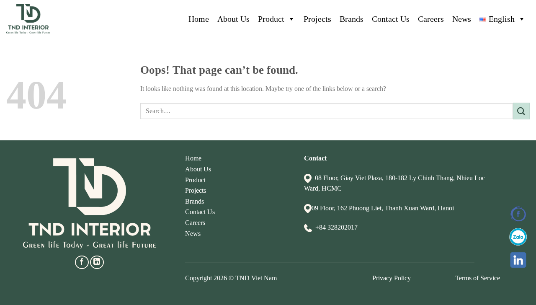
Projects (317, 18)
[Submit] (521, 111)
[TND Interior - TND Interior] (28, 19)
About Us (233, 18)
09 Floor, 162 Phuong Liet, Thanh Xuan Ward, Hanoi (383, 208)
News (461, 18)
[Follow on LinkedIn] (97, 262)
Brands (351, 18)
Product (271, 18)
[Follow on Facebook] (82, 262)
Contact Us (391, 18)
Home (198, 18)
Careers (431, 18)
